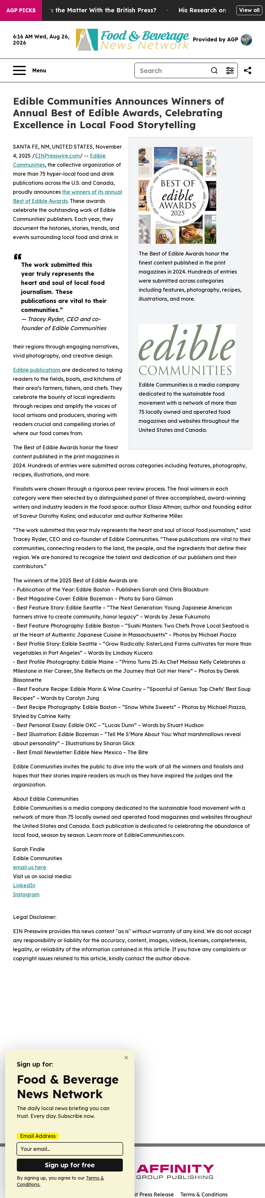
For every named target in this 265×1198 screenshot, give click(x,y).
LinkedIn (24, 885)
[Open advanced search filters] (230, 70)
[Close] (126, 1058)
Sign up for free (70, 1165)
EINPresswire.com (57, 155)
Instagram (26, 894)
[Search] (214, 70)
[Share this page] (247, 70)
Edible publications (36, 370)
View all (249, 10)
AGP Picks (21, 10)
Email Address (38, 1136)
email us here (29, 867)
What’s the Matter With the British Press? (94, 10)
